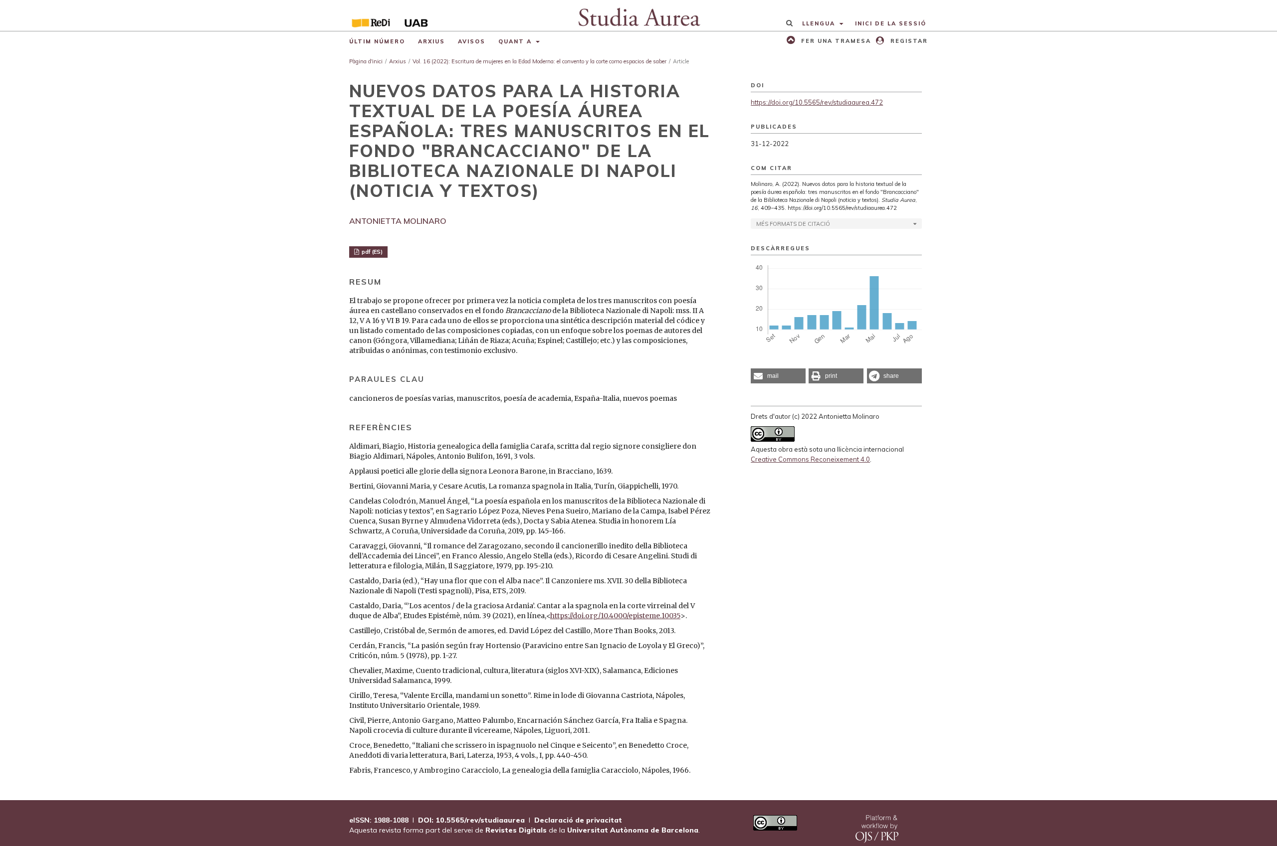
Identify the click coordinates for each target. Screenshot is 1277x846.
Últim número (377, 41)
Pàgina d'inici (366, 61)
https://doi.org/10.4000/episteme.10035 (615, 615)
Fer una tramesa (835, 40)
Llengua (820, 23)
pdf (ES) (371, 251)
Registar (908, 40)
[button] (778, 375)
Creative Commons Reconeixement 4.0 (810, 459)
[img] (638, 15)
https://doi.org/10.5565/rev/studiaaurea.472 (817, 102)
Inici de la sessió (890, 23)
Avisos (471, 41)
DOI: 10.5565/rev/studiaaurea (471, 820)
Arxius (431, 41)
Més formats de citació (793, 223)
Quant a (516, 41)
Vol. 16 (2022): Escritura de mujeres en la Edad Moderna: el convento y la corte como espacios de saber (539, 61)
